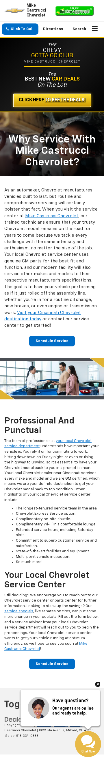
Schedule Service (52, 341)
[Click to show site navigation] (95, 29)
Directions (53, 29)
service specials (18, 611)
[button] (20, 29)
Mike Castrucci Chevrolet (51, 216)
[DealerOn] (19, 719)
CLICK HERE (52, 100)
